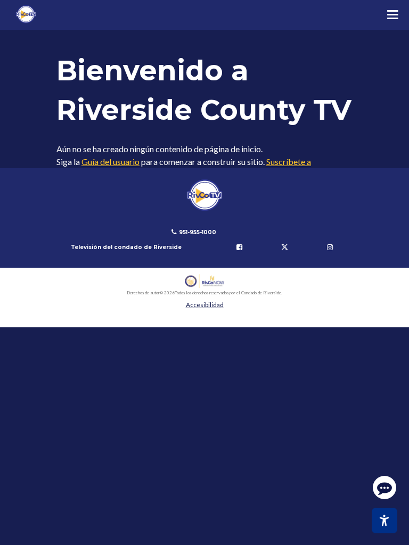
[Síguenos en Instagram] (329, 247)
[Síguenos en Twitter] (284, 247)
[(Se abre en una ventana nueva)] (205, 281)
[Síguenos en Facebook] (239, 247)
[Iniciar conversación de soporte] (384, 487)
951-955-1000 (197, 232)
